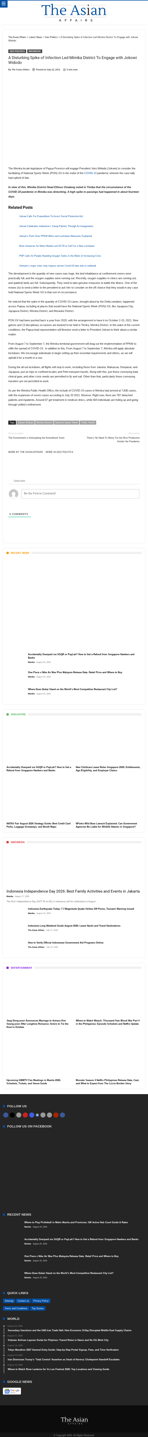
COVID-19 (90, 173)
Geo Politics (17, 51)
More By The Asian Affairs (25, 452)
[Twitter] (12, 1115)
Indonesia (35, 51)
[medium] (18, 1115)
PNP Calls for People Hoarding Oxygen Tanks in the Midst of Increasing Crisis (60, 255)
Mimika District (44, 422)
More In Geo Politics (59, 452)
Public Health (88, 422)
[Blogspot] (49, 1115)
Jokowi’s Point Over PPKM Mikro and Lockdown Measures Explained (55, 236)
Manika (12, 646)
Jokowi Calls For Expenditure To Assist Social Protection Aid (51, 216)
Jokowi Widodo (25, 422)
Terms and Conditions (16, 1308)
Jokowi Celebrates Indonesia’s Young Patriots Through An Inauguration (56, 226)
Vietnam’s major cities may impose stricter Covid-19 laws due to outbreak (57, 265)
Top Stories (38, 1308)
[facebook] (5, 1115)
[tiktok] (42, 1115)
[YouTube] (25, 1115)
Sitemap (9, 1300)
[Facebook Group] (62, 1115)
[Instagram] (31, 1115)
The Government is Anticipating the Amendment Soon (36, 435)
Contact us (23, 1300)
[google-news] (37, 1115)
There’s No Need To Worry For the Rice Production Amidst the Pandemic (113, 437)
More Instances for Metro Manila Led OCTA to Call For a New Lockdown (56, 246)
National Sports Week (66, 422)
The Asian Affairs (21, 69)
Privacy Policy (41, 1300)
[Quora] (55, 1115)
